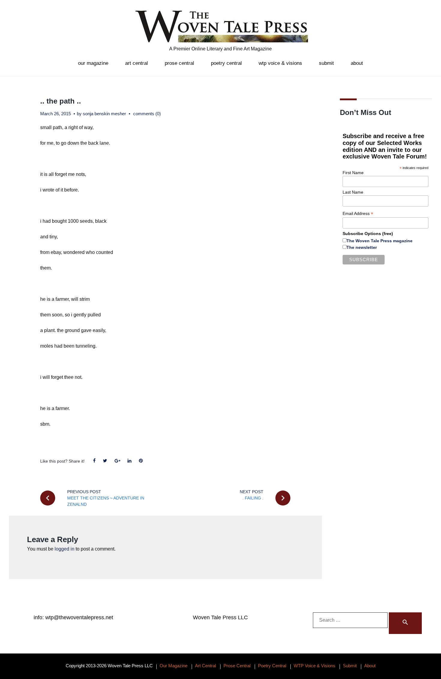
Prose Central (179, 63)
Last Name (353, 192)
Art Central (136, 63)
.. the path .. (60, 101)
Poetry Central (226, 63)
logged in (64, 548)
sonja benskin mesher (104, 113)
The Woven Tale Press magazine (379, 240)
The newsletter (361, 247)
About (357, 63)
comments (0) (147, 113)
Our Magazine (93, 63)
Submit (326, 63)
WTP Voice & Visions (280, 63)
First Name (353, 172)
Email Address (358, 213)
